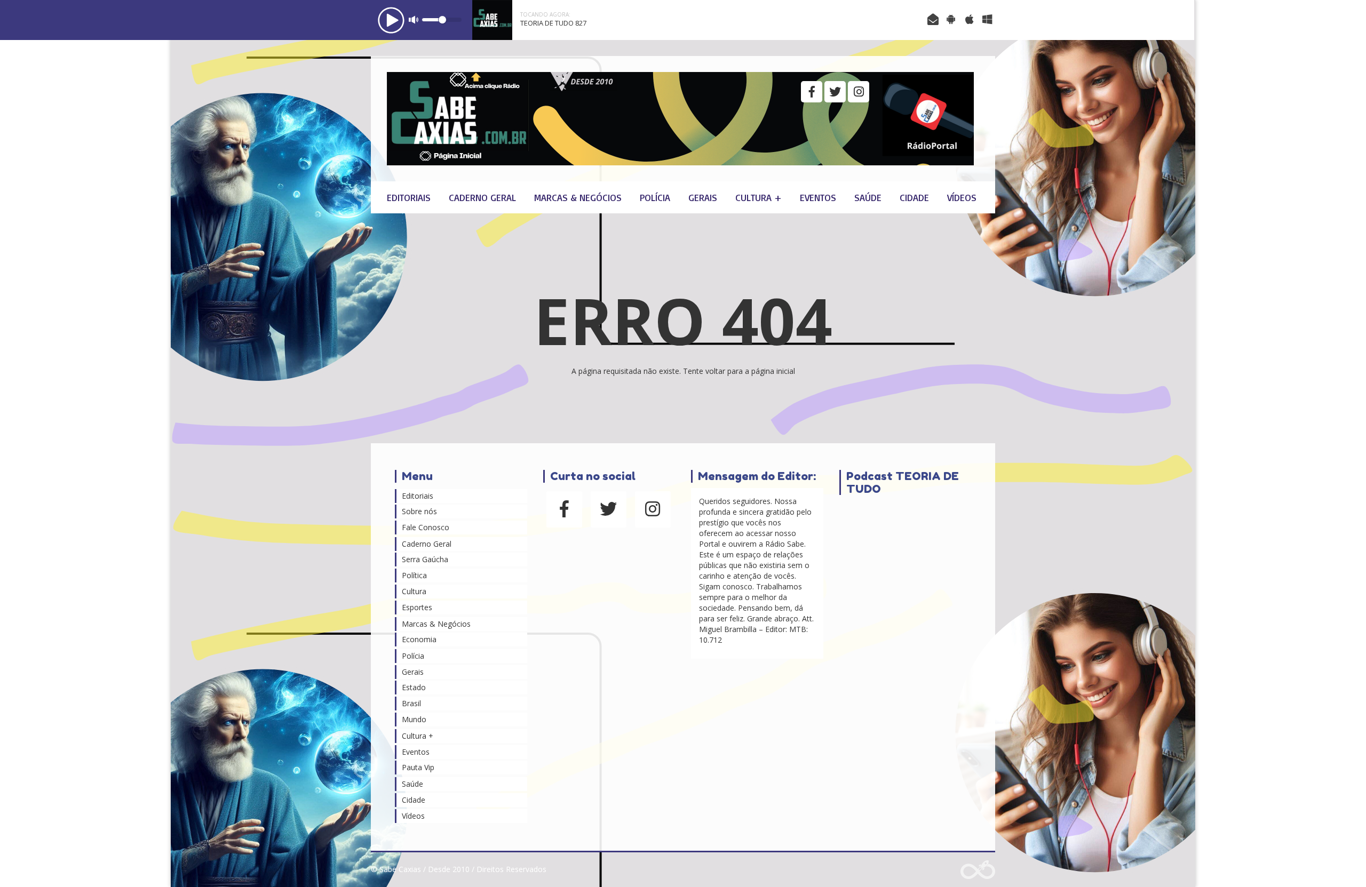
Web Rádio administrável (977, 869)
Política (414, 575)
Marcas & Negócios (578, 197)
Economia (419, 639)
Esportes (417, 607)
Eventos (818, 197)
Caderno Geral (482, 197)
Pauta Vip (418, 767)
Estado (414, 687)
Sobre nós (419, 511)
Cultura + (758, 197)
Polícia (655, 197)
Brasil (411, 703)
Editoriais (409, 197)
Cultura (414, 591)
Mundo (414, 719)
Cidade (914, 197)
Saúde (867, 197)
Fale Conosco (425, 527)
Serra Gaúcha (425, 559)
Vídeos (961, 197)
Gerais (702, 197)
